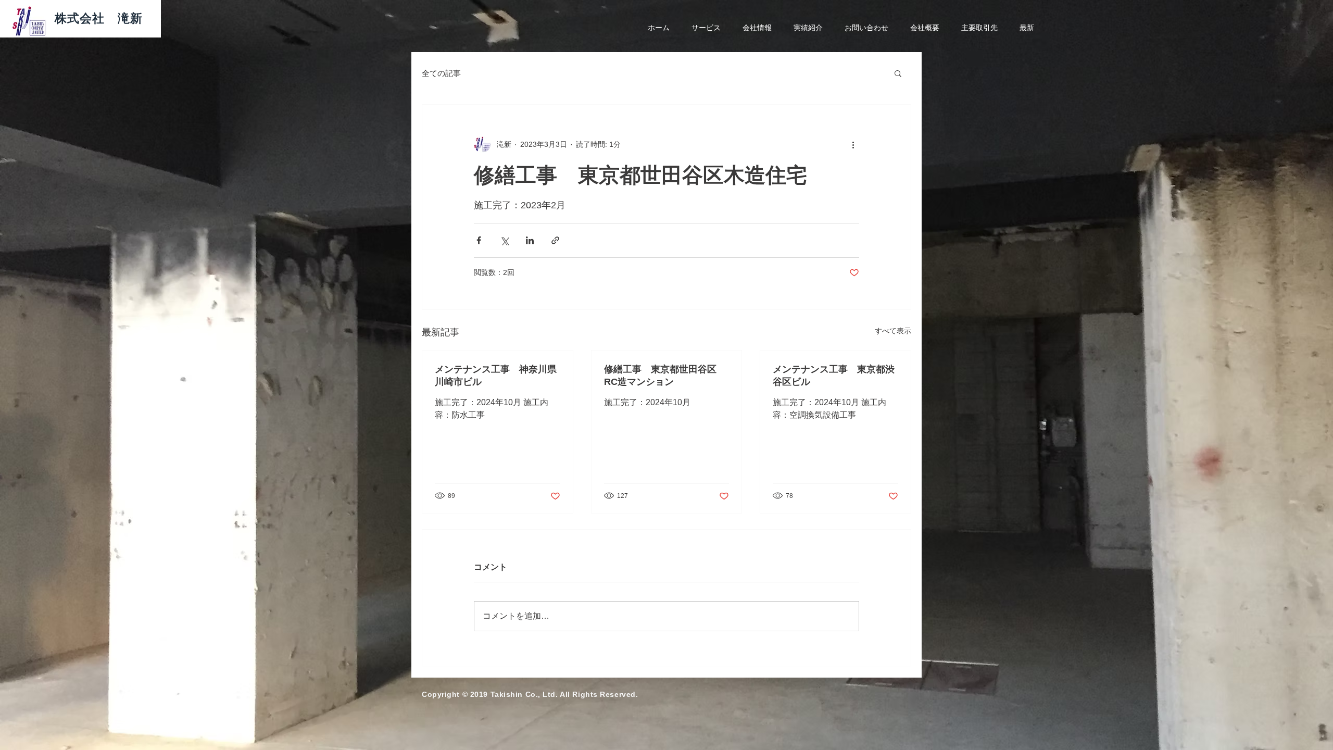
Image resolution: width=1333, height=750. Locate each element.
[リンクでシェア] (555, 240)
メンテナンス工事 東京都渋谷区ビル (834, 375)
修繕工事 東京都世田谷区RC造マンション (660, 375)
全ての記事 (441, 73)
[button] (898, 73)
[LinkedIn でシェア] (530, 240)
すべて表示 (893, 331)
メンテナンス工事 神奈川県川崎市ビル (496, 375)
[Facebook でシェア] (479, 240)
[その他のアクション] (853, 144)
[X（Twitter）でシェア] (504, 240)
